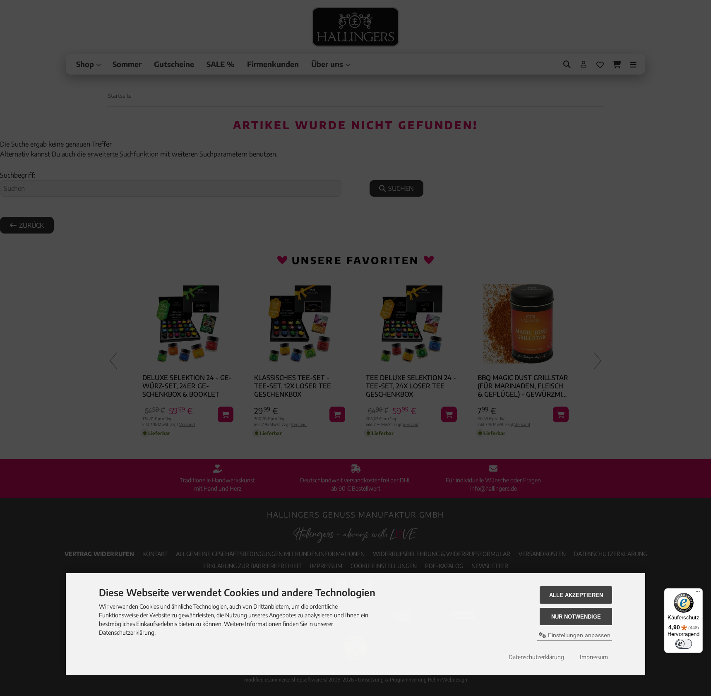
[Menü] (698, 593)
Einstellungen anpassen (578, 635)
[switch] (683, 644)
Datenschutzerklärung (536, 656)
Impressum (594, 656)
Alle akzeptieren (576, 595)
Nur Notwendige (576, 617)
